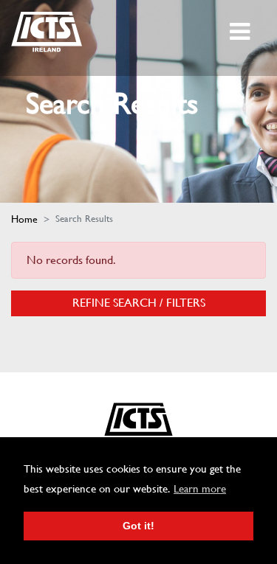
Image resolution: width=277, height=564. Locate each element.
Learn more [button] (200, 488)
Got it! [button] (138, 526)
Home (24, 219)
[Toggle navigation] (241, 31)
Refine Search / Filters (138, 303)
